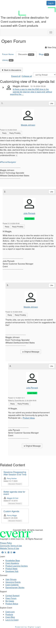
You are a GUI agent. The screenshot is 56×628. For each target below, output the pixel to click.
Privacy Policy (6, 543)
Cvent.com (10, 611)
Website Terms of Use (9, 548)
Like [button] (51, 103)
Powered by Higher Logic (28, 627)
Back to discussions (12, 70)
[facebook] (2, 552)
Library (7, 60)
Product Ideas (29, 418)
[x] (5, 552)
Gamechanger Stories (14, 587)
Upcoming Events (13, 582)
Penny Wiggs (12, 515)
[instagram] (11, 552)
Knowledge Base (12, 560)
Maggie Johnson (28, 125)
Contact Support (12, 595)
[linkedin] (8, 552)
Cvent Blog (10, 617)
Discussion (25, 54)
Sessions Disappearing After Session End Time (15, 473)
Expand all (15, 76)
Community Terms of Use (11, 545)
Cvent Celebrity (12, 584)
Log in (51, 3)
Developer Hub (11, 571)
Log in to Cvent (11, 619)
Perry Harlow (12, 478)
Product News (11, 568)
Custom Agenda (11, 511)
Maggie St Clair (12, 498)
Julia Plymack (29, 213)
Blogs (43, 54)
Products (9, 614)
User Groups (10, 579)
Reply (4, 133)
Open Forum (10, 598)
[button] (3, 87)
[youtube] (14, 552)
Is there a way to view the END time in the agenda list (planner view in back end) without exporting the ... (31, 91)
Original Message (31, 351)
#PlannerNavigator (8, 162)
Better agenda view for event (14, 493)
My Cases (9, 601)
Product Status (11, 603)
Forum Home (8, 54)
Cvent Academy (12, 563)
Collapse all (27, 76)
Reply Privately (15, 133)
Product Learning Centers (16, 565)
